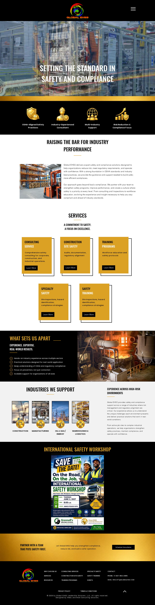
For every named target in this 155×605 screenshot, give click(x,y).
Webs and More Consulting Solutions (83, 597)
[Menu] (133, 8)
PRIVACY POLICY (64, 591)
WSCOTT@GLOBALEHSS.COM (123, 580)
